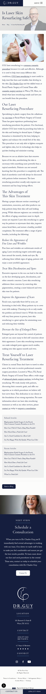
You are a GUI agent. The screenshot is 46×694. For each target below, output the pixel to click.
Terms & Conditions (9, 678)
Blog (8, 25)
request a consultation (27, 408)
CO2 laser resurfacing (20, 76)
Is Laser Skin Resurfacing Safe (17, 25)
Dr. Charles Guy (16, 84)
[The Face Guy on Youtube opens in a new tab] (29, 661)
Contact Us (23, 573)
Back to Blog (8, 486)
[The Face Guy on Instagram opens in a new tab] (16, 661)
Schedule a (23, 527)
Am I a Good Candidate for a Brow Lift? (17, 436)
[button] (4, 685)
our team (8, 118)
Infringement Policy (35, 678)
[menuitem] (16, 661)
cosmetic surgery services (12, 91)
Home (3, 25)
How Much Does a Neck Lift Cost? (15, 432)
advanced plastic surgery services (17, 379)
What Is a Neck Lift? (11, 474)
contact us (6, 408)
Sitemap (28, 681)
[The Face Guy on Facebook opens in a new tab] (23, 661)
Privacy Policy (22, 678)
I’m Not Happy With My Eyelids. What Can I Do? (21, 440)
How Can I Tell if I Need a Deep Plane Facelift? (20, 428)
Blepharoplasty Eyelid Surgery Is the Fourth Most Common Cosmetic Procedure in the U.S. (19, 423)
